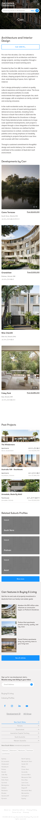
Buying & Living (7, 693)
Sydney (3, 759)
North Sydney (25, 759)
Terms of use (16, 812)
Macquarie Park (26, 777)
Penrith (3, 772)
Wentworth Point (26, 761)
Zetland (3, 788)
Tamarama (4, 777)
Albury (23, 767)
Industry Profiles (7, 698)
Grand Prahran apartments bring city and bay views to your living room (27, 641)
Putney (3, 769)
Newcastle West (26, 790)
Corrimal (4, 782)
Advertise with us (18, 810)
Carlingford (25, 796)
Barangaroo (5, 785)
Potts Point (4, 780)
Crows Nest (25, 769)
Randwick (4, 790)
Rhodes (3, 793)
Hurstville (24, 772)
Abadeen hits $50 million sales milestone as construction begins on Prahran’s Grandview (28, 607)
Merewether (25, 793)
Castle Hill (24, 764)
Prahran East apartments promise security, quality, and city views (28, 624)
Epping (23, 798)
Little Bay (4, 775)
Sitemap (26, 812)
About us (7, 810)
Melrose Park (25, 785)
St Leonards (5, 761)
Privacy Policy (32, 810)
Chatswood (5, 764)
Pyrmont (4, 798)
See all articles (20, 658)
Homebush (4, 767)
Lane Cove (24, 782)
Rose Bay (24, 780)
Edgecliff (24, 788)
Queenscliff (5, 796)
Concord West (25, 775)
